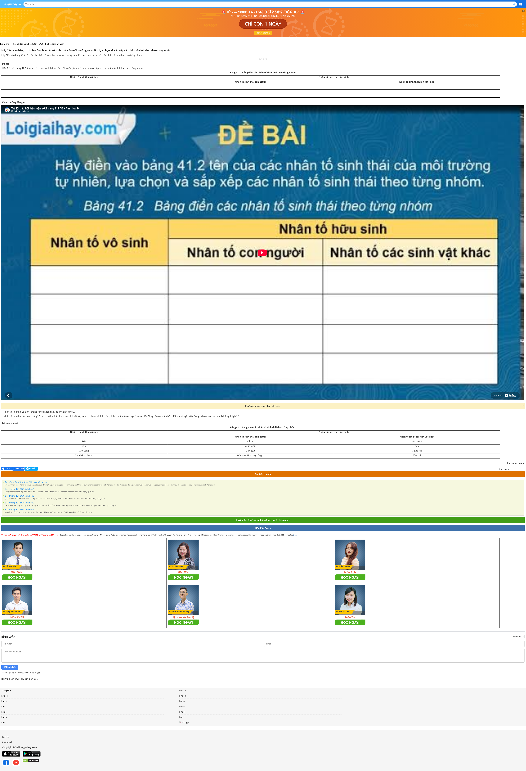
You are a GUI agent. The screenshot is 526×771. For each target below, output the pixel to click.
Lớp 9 (4, 701)
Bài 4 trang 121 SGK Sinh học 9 (19, 509)
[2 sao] (514, 468)
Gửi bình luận (9, 667)
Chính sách (7, 742)
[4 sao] (520, 468)
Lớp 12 (182, 690)
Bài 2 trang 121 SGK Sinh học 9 (19, 495)
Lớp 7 (4, 706)
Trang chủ (6, 690)
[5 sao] (524, 468)
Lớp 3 (4, 717)
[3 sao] (517, 468)
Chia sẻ (7, 468)
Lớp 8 (182, 701)
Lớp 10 (182, 695)
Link (295, 535)
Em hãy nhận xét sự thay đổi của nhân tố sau (26, 482)
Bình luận (19, 469)
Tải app (185, 722)
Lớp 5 (4, 711)
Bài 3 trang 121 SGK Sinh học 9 (19, 502)
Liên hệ (5, 736)
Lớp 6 (182, 706)
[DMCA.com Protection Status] (30, 762)
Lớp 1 (4, 722)
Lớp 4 (182, 711)
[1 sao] (511, 468)
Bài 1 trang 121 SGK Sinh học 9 (19, 489)
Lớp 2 (182, 717)
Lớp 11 (4, 695)
